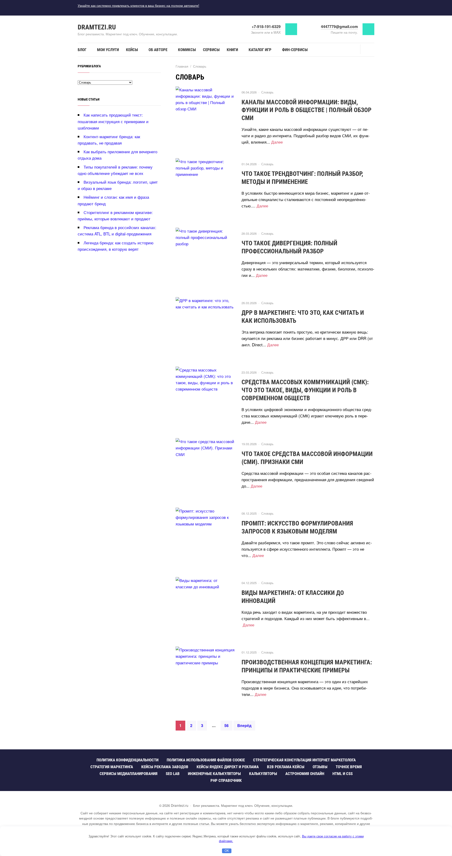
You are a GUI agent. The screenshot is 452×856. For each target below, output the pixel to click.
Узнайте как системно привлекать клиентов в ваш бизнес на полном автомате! (138, 5)
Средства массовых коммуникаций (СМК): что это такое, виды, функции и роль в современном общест (305, 390)
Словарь (267, 92)
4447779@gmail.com (339, 26)
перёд (244, 725)
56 (226, 725)
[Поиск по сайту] (367, 49)
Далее (277, 142)
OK (227, 850)
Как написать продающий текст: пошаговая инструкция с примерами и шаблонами (113, 121)
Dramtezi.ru (97, 27)
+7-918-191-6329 (266, 26)
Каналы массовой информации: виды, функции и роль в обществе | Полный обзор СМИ (306, 110)
